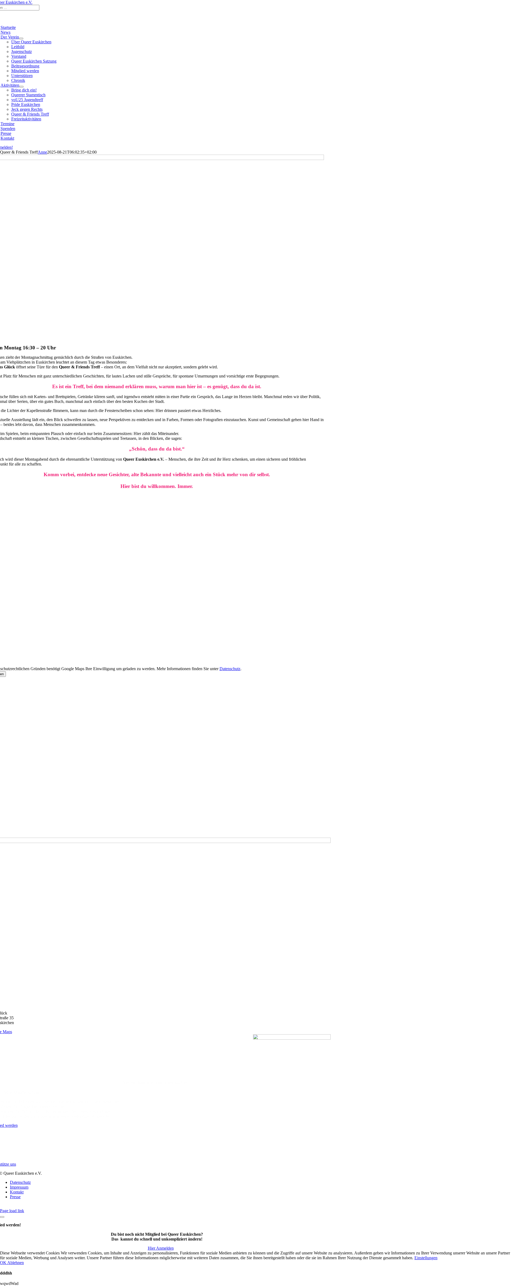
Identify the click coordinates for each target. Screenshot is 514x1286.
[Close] (2, 1217)
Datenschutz (230, 668)
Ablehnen (15, 1262)
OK (3, 1262)
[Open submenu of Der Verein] (21, 38)
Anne (42, 152)
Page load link (12, 1210)
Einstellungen (425, 1258)
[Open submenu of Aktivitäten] (21, 86)
